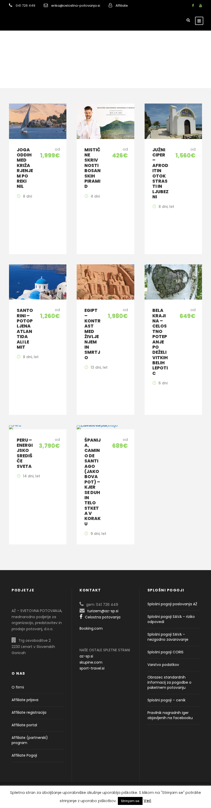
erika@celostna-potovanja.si (75, 5)
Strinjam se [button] (130, 800)
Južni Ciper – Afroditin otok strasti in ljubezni (160, 173)
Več (147, 800)
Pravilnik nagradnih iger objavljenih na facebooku (170, 715)
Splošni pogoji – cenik (166, 700)
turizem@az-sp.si (102, 611)
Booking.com (91, 628)
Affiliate (122, 5)
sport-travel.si (92, 668)
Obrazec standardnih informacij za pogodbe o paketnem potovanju (169, 682)
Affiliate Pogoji (24, 755)
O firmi (18, 687)
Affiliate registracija (29, 712)
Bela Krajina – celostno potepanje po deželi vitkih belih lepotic (160, 341)
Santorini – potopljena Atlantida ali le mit (25, 328)
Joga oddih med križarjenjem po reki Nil (25, 168)
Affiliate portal (24, 725)
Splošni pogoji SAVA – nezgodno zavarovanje (167, 637)
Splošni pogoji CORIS (165, 652)
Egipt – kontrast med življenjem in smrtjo (92, 334)
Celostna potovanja (102, 617)
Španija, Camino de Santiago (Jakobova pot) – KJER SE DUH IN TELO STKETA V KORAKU (92, 482)
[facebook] (193, 5)
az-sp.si (86, 656)
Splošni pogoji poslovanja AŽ (172, 604)
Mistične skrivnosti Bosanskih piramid (92, 168)
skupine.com (91, 662)
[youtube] (200, 5)
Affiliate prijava (25, 699)
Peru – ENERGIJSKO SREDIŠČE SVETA (25, 453)
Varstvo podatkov (163, 664)
